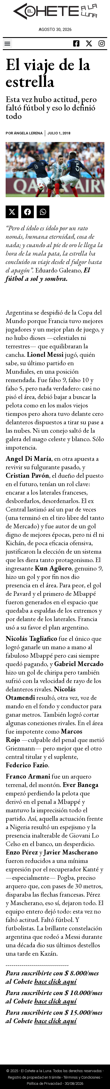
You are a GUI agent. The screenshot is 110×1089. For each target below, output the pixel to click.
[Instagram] (101, 43)
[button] (7, 43)
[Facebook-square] (76, 43)
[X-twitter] (88, 43)
